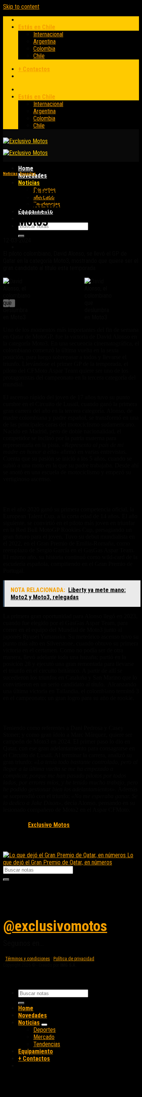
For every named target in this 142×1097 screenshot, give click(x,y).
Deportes (28, 173)
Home (25, 168)
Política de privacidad (73, 958)
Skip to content (21, 6)
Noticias (29, 182)
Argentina (44, 41)
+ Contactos (34, 69)
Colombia (44, 48)
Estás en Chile (36, 27)
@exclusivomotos (55, 926)
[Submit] (21, 236)
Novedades (32, 1015)
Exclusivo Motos (49, 825)
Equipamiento (35, 1051)
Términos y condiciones (27, 958)
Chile (39, 55)
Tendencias (46, 1044)
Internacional (48, 34)
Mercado (44, 1037)
